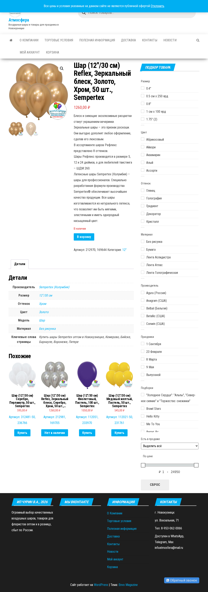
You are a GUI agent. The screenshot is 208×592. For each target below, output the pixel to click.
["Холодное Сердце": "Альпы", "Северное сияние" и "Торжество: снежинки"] (142, 394)
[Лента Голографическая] (142, 272)
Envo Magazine (128, 585)
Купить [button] (22, 433)
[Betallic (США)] (142, 315)
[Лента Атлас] (142, 264)
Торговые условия (58, 40)
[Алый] (142, 162)
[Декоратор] (142, 213)
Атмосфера (19, 19)
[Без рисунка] (142, 241)
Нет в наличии (54, 433)
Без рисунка (47, 329)
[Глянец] (142, 190)
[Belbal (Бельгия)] (142, 307)
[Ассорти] (142, 170)
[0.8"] (142, 103)
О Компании (29, 40)
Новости (170, 40)
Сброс (155, 485)
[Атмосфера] (11, 40)
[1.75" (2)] (142, 119)
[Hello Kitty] (142, 416)
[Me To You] (142, 423)
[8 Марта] (142, 359)
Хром (42, 304)
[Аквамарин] (142, 154)
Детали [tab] (19, 264)
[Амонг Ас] (142, 431)
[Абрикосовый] (142, 139)
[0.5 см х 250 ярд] (142, 95)
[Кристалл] (142, 221)
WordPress (101, 585)
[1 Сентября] (142, 343)
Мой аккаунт (30, 52)
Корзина (52, 52)
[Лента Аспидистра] (142, 256)
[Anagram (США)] (142, 300)
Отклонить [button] (157, 6)
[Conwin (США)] (142, 323)
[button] (61, 68)
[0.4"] (142, 88)
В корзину (84, 237)
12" (124, 250)
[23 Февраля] (142, 351)
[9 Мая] (142, 366)
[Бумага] (142, 249)
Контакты (149, 40)
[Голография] (142, 198)
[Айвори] (142, 146)
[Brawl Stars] (142, 408)
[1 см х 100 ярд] (142, 111)
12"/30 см (45, 295)
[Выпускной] (142, 374)
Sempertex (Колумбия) (54, 287)
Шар (42, 320)
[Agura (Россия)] (142, 292)
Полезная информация (97, 40)
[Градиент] (142, 205)
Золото (44, 312)
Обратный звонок (183, 580)
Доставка (128, 40)
